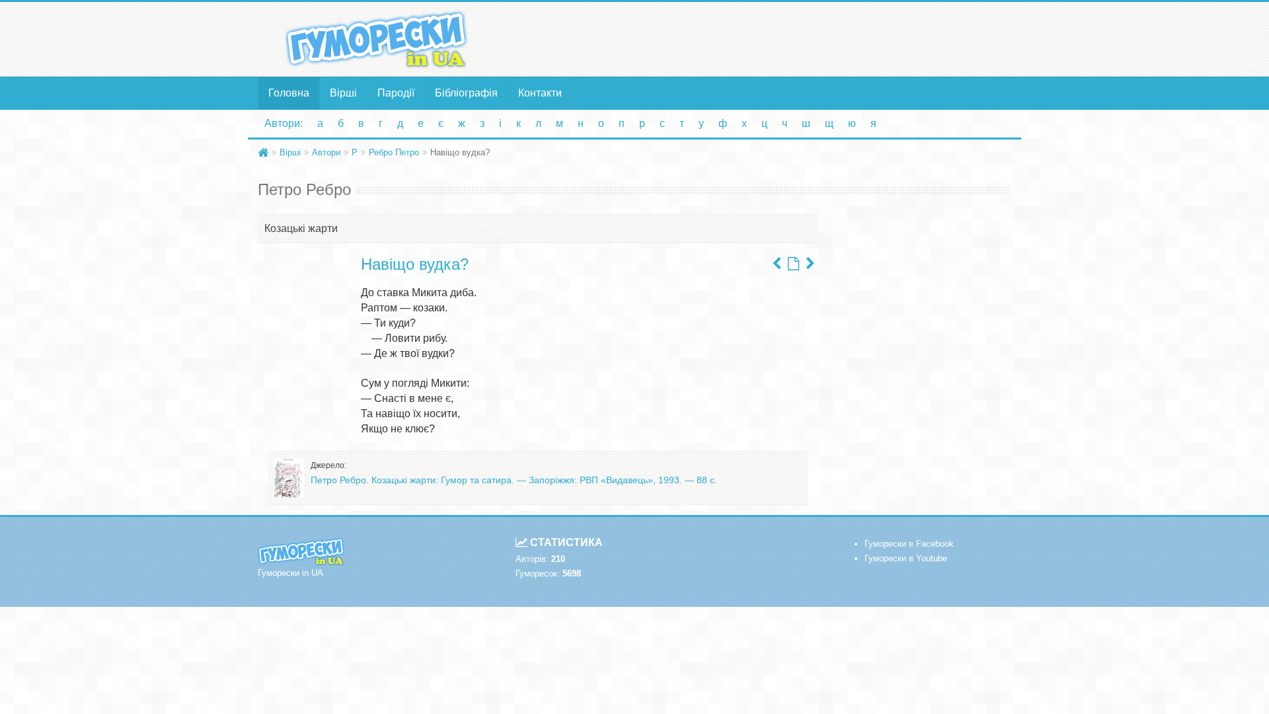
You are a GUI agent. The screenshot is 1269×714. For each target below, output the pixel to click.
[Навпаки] (810, 264)
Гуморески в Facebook (909, 544)
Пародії (395, 93)
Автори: (283, 123)
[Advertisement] (763, 38)
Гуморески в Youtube (906, 558)
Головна (288, 93)
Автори (326, 152)
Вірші (343, 93)
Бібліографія (466, 93)
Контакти (540, 93)
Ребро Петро (394, 152)
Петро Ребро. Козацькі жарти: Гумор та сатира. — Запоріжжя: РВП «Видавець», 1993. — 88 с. (514, 480)
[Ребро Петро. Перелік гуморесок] (793, 264)
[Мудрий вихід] (776, 264)
